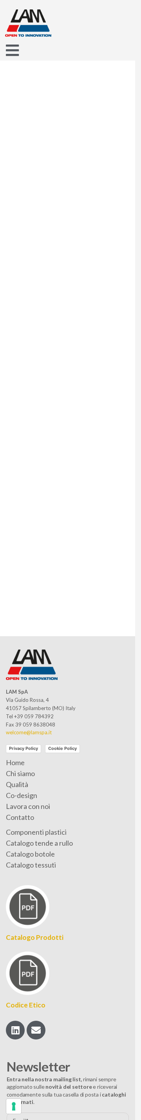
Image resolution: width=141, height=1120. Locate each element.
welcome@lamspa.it (29, 732)
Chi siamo (20, 773)
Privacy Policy (23, 748)
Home (15, 762)
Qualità (17, 784)
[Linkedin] (15, 1030)
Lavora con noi (28, 806)
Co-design (21, 795)
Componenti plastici (36, 832)
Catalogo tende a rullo (39, 843)
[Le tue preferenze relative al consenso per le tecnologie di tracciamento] (13, 1106)
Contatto (20, 817)
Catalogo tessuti (31, 865)
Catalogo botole (30, 854)
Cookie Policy (62, 748)
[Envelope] (36, 1030)
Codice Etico (25, 1005)
